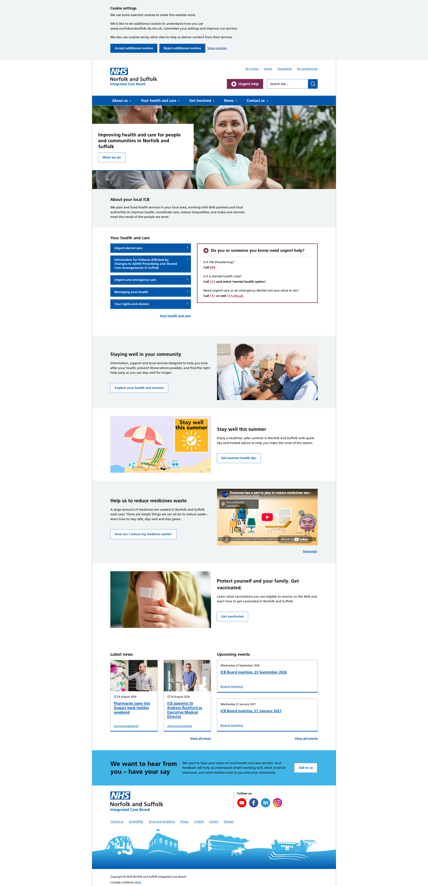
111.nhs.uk (235, 296)
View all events (306, 738)
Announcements (126, 726)
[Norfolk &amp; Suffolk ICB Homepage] (133, 77)
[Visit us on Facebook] (253, 802)
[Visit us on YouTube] (241, 802)
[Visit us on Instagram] (277, 802)
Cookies (199, 821)
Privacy (184, 821)
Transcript (310, 551)
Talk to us (306, 768)
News (229, 100)
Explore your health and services (139, 388)
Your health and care (158, 100)
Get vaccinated (232, 616)
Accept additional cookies (134, 48)
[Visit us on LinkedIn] (265, 802)
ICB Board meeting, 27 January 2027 (251, 710)
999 (212, 267)
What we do (111, 157)
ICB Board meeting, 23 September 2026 (254, 672)
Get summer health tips (238, 458)
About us (120, 100)
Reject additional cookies (182, 48)
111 (212, 282)
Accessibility (136, 821)
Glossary (229, 821)
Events (268, 68)
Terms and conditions (162, 821)
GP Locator (252, 68)
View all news (200, 738)
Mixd (138, 882)
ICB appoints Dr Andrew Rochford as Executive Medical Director (184, 710)
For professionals (307, 68)
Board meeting (232, 686)
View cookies (217, 48)
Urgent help (248, 83)
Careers (213, 821)
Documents (285, 68)
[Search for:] (287, 84)
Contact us (256, 100)
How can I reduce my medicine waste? (143, 534)
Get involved (200, 100)
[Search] (313, 84)
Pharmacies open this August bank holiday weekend (132, 708)
